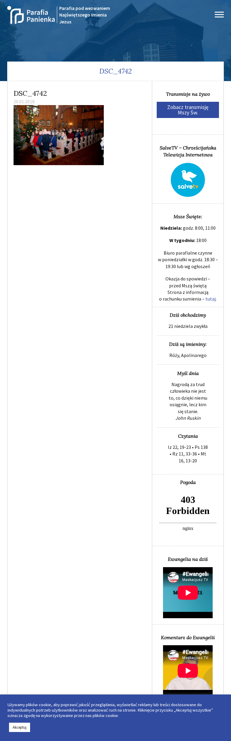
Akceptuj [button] (19, 727)
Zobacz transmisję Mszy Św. (187, 110)
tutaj (210, 299)
